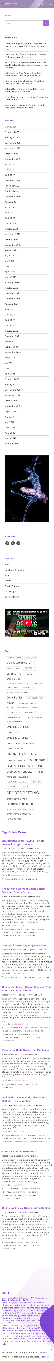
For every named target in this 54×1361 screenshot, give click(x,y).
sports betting (23, 792)
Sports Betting (12, 586)
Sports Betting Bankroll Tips (19, 1151)
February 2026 (12, 132)
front (7, 564)
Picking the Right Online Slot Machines (25, 1050)
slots (25, 786)
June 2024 (10, 212)
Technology (10, 591)
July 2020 (9, 416)
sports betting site (38, 1142)
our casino (26, 1037)
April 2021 (10, 373)
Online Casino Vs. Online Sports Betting (26, 1208)
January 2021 (11, 384)
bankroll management (20, 662)
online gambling (21, 754)
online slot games (16, 760)
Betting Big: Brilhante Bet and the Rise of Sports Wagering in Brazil (25, 90)
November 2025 (13, 148)
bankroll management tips (14, 1192)
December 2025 (12, 143)
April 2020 (10, 433)
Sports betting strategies (20, 809)
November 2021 (13, 341)
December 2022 (12, 293)
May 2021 (10, 368)
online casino (17, 737)
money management (14, 721)
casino (29, 674)
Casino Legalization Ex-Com (17, 683)
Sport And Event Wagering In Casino (24, 945)
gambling (14, 697)
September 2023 (13, 245)
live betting (13, 712)
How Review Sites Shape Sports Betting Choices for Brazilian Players (24, 82)
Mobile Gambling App (15, 717)
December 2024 (12, 180)
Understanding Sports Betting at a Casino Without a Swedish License (25, 55)
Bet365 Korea (13, 668)
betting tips (14, 673)
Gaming (10, 703)
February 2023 (12, 282)
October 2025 (11, 153)
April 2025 (10, 175)
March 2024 (11, 223)
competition (38, 683)
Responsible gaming (16, 782)
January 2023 (11, 287)
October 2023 (11, 239)
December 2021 (12, 336)
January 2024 (11, 228)
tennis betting (14, 819)
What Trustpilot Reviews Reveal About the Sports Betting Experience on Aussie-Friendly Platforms (27, 65)
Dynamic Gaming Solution (17, 692)
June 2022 (10, 309)
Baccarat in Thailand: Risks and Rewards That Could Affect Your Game (25, 106)
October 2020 (11, 400)
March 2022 (11, 325)
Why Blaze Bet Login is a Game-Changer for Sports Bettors (26, 98)
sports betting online (20, 804)
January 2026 (11, 137)
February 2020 (12, 443)
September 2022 (13, 298)
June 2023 (10, 261)
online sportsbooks (19, 771)
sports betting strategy (19, 814)
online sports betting (25, 766)
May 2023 (10, 266)
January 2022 (11, 330)
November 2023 (13, 234)
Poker (40, 772)
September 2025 (13, 159)
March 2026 (11, 126)
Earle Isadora (34, 849)
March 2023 (11, 277)
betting (30, 668)
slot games (12, 786)
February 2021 (12, 379)
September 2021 (13, 352)
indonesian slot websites (28, 708)
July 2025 (9, 164)
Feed (6, 1293)
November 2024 (13, 185)
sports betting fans (17, 799)
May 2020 (10, 427)
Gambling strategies (35, 698)
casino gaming (31, 1028)
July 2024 (9, 207)
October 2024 (11, 191)
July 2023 (9, 255)
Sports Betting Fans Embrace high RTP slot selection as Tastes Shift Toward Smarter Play (26, 46)
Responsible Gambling (17, 777)
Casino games (13, 679)
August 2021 (11, 357)
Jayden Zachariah (38, 950)
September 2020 (13, 406)
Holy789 (10, 708)
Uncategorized (12, 596)
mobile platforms (35, 717)
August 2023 (11, 250)
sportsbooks (8, 1040)
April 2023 (10, 271)
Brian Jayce (35, 896)
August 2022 (11, 304)
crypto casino (12, 688)
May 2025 (10, 169)
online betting (18, 726)
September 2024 (13, 196)
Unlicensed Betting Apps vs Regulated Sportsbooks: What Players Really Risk (24, 74)
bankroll (15, 1189)
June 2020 (10, 422)
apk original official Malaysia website (22, 658)
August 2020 (11, 411)
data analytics (29, 688)
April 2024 (10, 218)
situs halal (36, 782)
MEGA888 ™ (29, 712)
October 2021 (11, 347)
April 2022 (10, 320)
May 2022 (10, 314)
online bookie (13, 732)
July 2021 (9, 363)
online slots (37, 760)
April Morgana (35, 995)
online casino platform (20, 743)
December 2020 (12, 390)
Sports (8, 580)
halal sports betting (27, 703)
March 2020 (11, 438)
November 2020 (13, 395)
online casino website (18, 748)
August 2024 (11, 202)
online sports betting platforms (37, 1139)
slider (7, 575)
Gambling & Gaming (14, 570)
